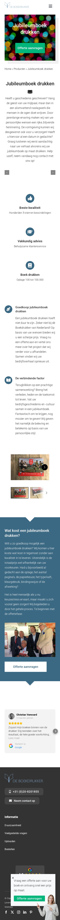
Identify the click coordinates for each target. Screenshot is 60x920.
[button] (7, 172)
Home (8, 68)
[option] (19, 492)
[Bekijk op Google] (11, 716)
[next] (45, 467)
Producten (19, 68)
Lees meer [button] (14, 738)
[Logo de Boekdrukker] (17, 3)
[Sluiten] (13, 877)
